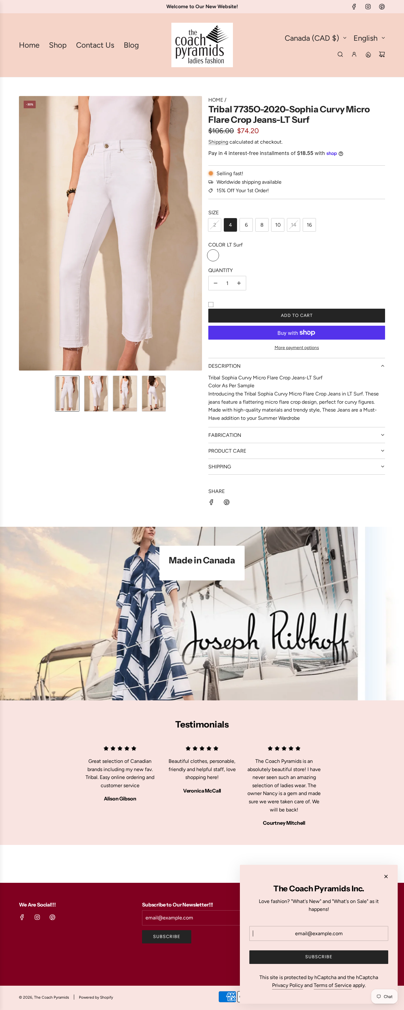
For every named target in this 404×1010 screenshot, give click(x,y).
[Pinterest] (382, 6)
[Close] (386, 876)
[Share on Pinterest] (227, 503)
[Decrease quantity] (216, 283)
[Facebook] (354, 6)
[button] (24, 233)
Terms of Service (333, 985)
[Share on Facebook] (211, 503)
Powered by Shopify (96, 997)
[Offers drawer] (368, 54)
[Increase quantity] (239, 283)
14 (293, 225)
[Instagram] (368, 6)
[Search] (340, 54)
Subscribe (166, 936)
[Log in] (354, 54)
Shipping (218, 142)
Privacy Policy (287, 985)
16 (309, 225)
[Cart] (382, 54)
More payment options (297, 347)
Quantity (220, 270)
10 (278, 225)
